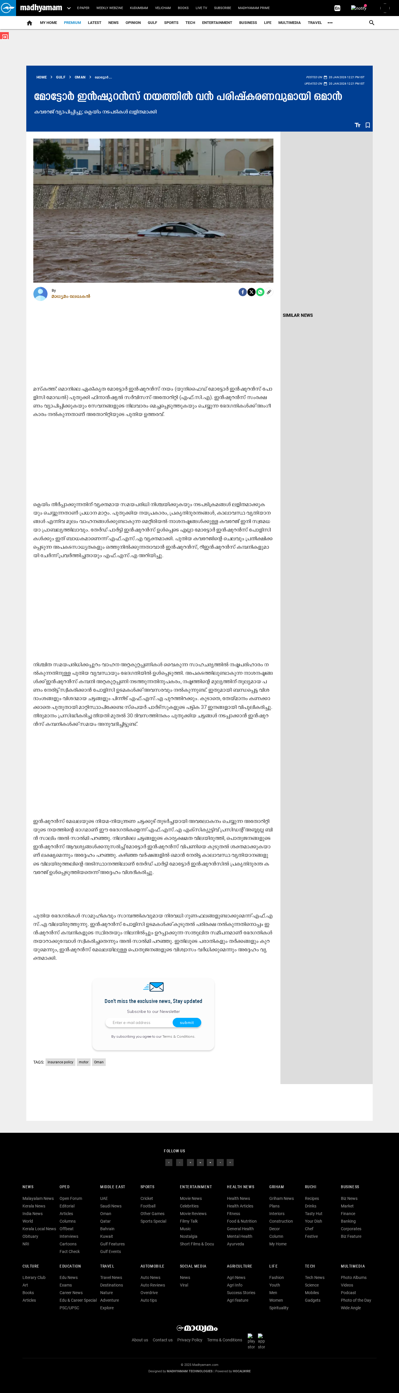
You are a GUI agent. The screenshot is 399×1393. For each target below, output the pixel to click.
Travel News (111, 1277)
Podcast (348, 1292)
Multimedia (289, 22)
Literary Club (34, 1277)
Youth (274, 1285)
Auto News (150, 1277)
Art (25, 1285)
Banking (348, 1221)
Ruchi (310, 1187)
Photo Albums (354, 1277)
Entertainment (217, 22)
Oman (99, 1062)
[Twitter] (251, 292)
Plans (274, 1206)
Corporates (351, 1228)
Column (276, 1236)
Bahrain (107, 1228)
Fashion (276, 1277)
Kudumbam (139, 8)
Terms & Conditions (178, 1036)
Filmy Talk (189, 1221)
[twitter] (179, 1162)
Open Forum (71, 1198)
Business (248, 22)
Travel (315, 22)
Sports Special (153, 1221)
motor (84, 1062)
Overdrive (149, 1292)
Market (347, 1206)
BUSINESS (350, 1187)
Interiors (276, 1213)
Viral (184, 1285)
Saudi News (111, 1206)
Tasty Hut (313, 1213)
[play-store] (252, 1341)
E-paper (83, 8)
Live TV (201, 8)
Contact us (163, 1340)
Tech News (315, 1277)
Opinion (133, 22)
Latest (94, 22)
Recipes (312, 1198)
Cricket (146, 1198)
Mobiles (312, 1292)
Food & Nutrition (242, 1221)
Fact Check (70, 1251)
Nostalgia (188, 1236)
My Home (48, 22)
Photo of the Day (356, 1300)
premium (72, 22)
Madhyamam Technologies (190, 1371)
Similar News (298, 315)
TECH (190, 22)
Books (183, 8)
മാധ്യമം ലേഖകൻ (71, 296)
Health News (240, 1187)
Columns (68, 1221)
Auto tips (148, 1300)
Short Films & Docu (197, 1244)
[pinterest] (230, 1162)
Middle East (112, 1187)
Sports (171, 22)
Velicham (163, 8)
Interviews (69, 1236)
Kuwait (106, 1236)
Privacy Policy (189, 1340)
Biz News (349, 1198)
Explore (107, 1307)
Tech (310, 1266)
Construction (281, 1221)
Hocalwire (242, 1371)
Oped (65, 1187)
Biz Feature (351, 1236)
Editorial (67, 1206)
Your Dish (313, 1221)
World (27, 1221)
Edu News (69, 1277)
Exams (66, 1285)
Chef (309, 1228)
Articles (66, 1213)
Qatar (105, 1221)
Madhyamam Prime (254, 8)
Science (312, 1285)
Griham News (281, 1198)
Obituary (30, 1236)
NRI (25, 1244)
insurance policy (60, 1062)
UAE (104, 1198)
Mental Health (239, 1236)
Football (147, 1206)
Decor (274, 1228)
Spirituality (279, 1307)
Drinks (310, 1206)
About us (140, 1340)
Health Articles (240, 1206)
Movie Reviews (193, 1213)
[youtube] (210, 1162)
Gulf (152, 22)
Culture (30, 1266)
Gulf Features (112, 1244)
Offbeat (67, 1228)
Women (276, 1300)
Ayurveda (235, 1244)
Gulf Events (110, 1251)
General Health (240, 1228)
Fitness (233, 1213)
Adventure (109, 1300)
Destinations (111, 1285)
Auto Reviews (152, 1285)
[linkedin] (200, 1162)
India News (32, 1213)
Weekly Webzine (109, 8)
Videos (347, 1285)
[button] (8, 8)
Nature (106, 1292)
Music (185, 1228)
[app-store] (262, 1341)
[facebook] (242, 292)
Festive (311, 1236)
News (113, 22)
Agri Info (234, 1285)
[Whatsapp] (260, 292)
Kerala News (33, 1206)
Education (70, 1266)
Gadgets (312, 1300)
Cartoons (68, 1244)
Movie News (191, 1198)
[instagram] (190, 1162)
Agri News (236, 1277)
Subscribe (222, 8)
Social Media (193, 1266)
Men (273, 1292)
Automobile (152, 1266)
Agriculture (239, 1266)
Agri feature (237, 1300)
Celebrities (189, 1206)
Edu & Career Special (78, 1300)
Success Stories (241, 1292)
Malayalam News (38, 1198)
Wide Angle (351, 1307)
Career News (71, 1292)
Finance (348, 1213)
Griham (276, 1187)
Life (267, 22)
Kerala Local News (39, 1228)
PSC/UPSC (69, 1307)
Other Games (152, 1213)
